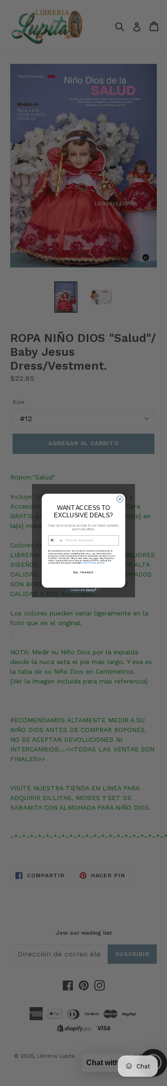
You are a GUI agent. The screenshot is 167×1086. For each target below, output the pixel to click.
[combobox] (55, 540)
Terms (101, 562)
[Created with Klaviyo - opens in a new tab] (83, 590)
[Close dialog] (120, 499)
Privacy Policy (89, 562)
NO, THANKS (83, 572)
